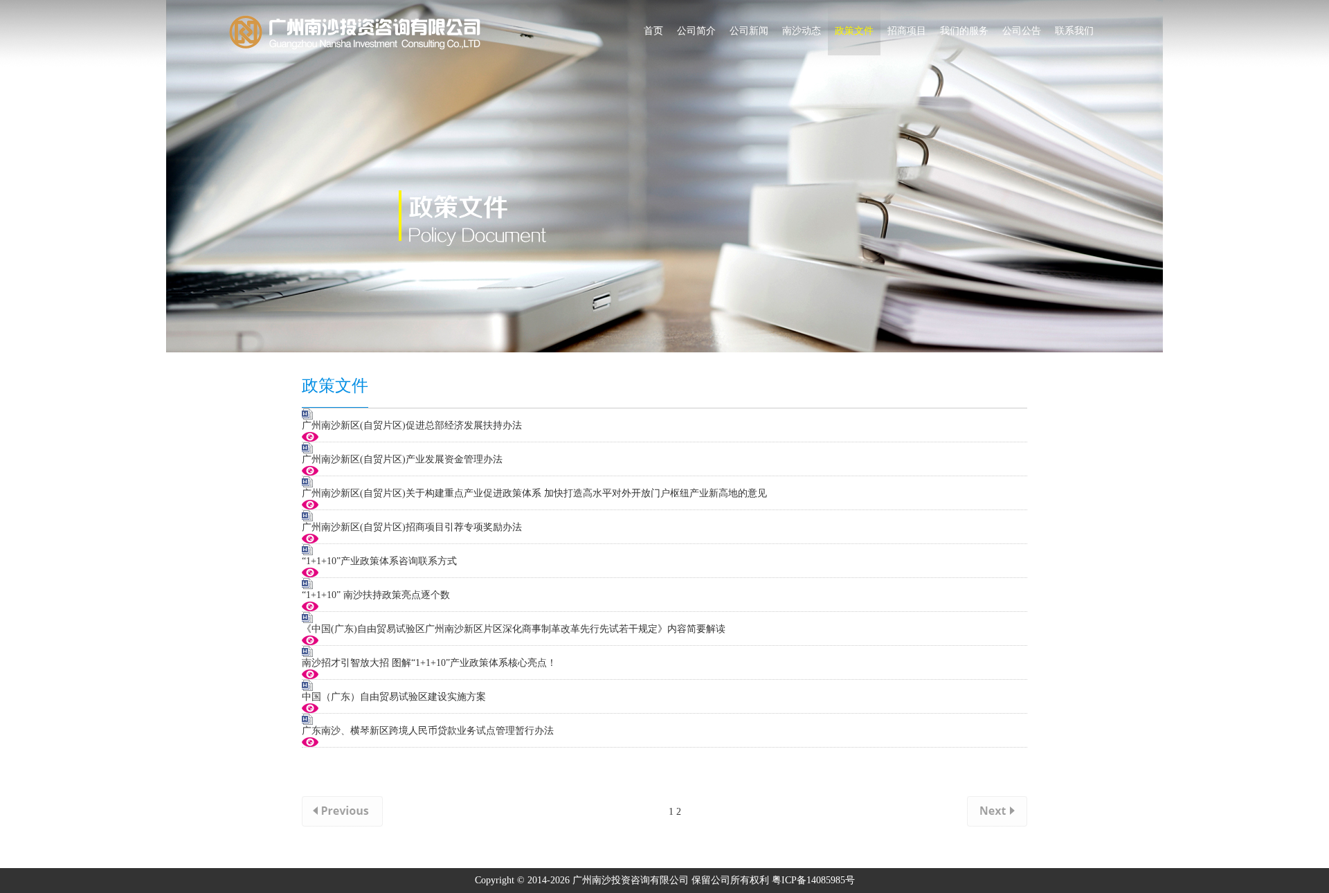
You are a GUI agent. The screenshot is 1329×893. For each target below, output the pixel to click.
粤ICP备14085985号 (813, 880)
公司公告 (1021, 31)
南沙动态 (801, 31)
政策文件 (854, 31)
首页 (653, 31)
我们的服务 (964, 31)
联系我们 (1074, 31)
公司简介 (696, 31)
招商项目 (906, 31)
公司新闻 (749, 31)
